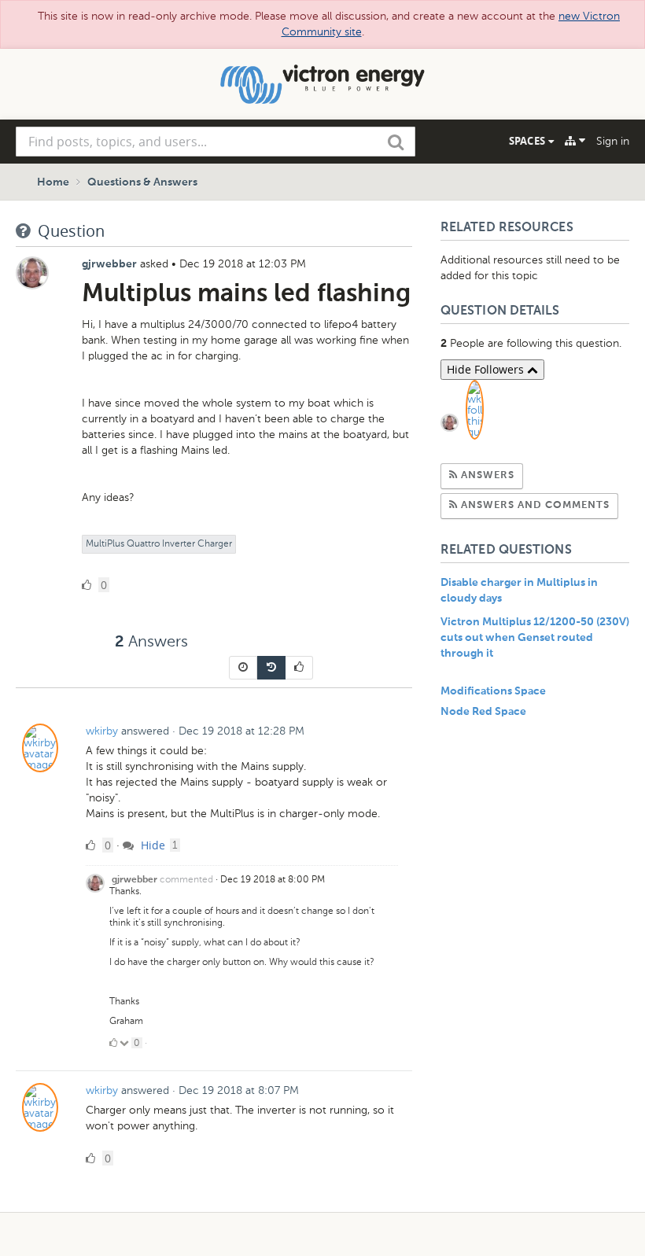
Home (53, 182)
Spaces (528, 141)
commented (186, 879)
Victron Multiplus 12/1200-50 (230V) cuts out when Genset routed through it (534, 638)
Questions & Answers (142, 182)
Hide (151, 845)
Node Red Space (483, 711)
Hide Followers (487, 369)
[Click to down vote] (125, 1042)
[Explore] (575, 141)
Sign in (612, 141)
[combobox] (215, 142)
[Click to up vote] (113, 1042)
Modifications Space (493, 691)
